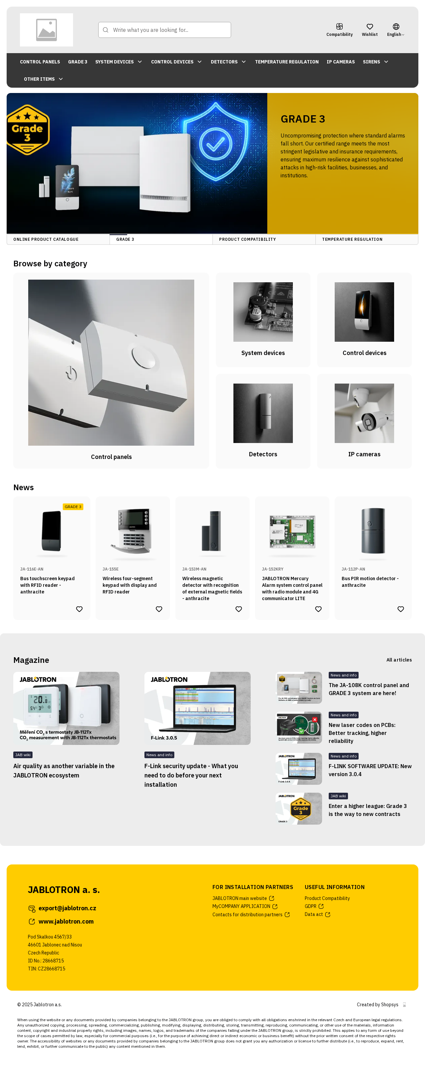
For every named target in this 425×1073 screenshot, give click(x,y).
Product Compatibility (327, 898)
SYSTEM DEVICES (114, 62)
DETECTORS (224, 62)
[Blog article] (299, 688)
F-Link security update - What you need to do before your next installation (191, 775)
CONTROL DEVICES (172, 62)
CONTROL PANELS (40, 62)
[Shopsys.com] (404, 1004)
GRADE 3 (77, 62)
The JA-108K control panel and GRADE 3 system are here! (369, 689)
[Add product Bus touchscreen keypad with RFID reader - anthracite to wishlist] (79, 609)
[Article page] (66, 708)
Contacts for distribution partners (247, 915)
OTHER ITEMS (39, 79)
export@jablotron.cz (67, 908)
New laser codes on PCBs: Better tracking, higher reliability (362, 733)
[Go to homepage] (46, 29)
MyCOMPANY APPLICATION (241, 906)
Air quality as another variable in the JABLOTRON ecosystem (64, 770)
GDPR (310, 906)
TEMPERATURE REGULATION (287, 62)
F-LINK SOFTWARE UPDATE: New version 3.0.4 (370, 770)
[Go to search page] (105, 30)
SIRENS (371, 62)
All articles (399, 660)
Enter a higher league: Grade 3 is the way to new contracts (368, 810)
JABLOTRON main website (239, 898)
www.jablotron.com (66, 921)
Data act (314, 914)
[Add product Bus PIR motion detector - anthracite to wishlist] (401, 609)
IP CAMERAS (341, 62)
